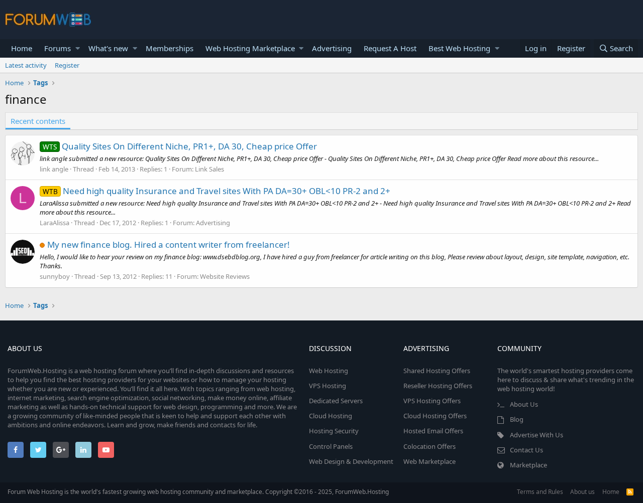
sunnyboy (55, 276)
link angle (54, 169)
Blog (516, 419)
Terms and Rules (540, 491)
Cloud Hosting (330, 415)
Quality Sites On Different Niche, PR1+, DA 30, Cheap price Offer (180, 146)
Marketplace (528, 464)
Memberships (169, 48)
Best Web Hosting (459, 48)
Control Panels (331, 446)
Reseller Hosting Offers (437, 385)
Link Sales (209, 169)
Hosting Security (334, 430)
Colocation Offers (429, 446)
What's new (108, 48)
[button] (77, 48)
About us (582, 491)
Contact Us (526, 449)
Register (67, 65)
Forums (57, 48)
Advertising (332, 48)
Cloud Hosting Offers (435, 415)
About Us (524, 404)
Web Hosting (328, 370)
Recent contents (38, 121)
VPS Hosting (327, 385)
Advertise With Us (536, 434)
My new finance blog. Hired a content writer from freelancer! (168, 244)
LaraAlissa (54, 222)
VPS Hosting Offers (432, 400)
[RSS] (629, 491)
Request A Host (390, 48)
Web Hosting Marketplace (250, 48)
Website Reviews (225, 276)
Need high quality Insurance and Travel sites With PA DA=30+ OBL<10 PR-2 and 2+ (216, 191)
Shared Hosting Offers (436, 370)
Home (21, 48)
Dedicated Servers (336, 400)
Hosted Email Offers (433, 430)
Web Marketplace (429, 461)
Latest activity (26, 65)
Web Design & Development (351, 461)
